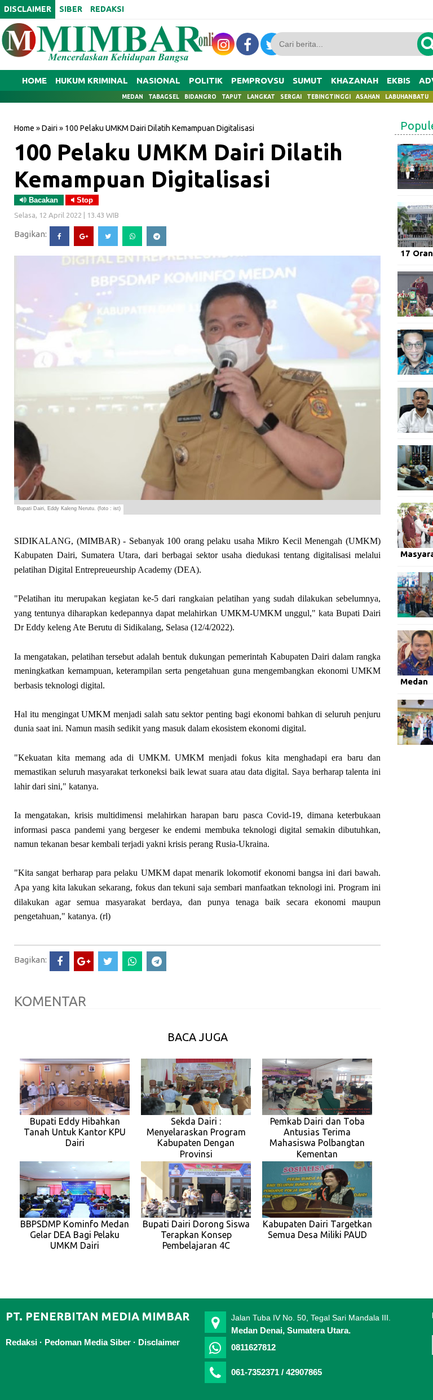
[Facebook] (59, 236)
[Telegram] (156, 236)
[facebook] (247, 44)
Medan (132, 97)
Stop (83, 200)
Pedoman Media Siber (88, 1342)
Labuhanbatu (406, 97)
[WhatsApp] (132, 236)
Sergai (291, 97)
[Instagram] (223, 44)
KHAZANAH (354, 80)
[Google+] (84, 236)
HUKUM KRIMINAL (91, 80)
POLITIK (206, 80)
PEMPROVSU (257, 80)
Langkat (261, 97)
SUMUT (307, 80)
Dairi (50, 128)
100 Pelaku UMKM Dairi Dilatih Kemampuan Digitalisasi (178, 165)
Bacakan (42, 200)
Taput (232, 97)
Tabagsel (163, 97)
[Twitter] (108, 236)
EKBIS (398, 80)
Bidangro (200, 97)
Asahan (368, 97)
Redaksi (21, 1342)
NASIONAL (158, 80)
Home (34, 80)
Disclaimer (159, 1342)
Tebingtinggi (329, 97)
